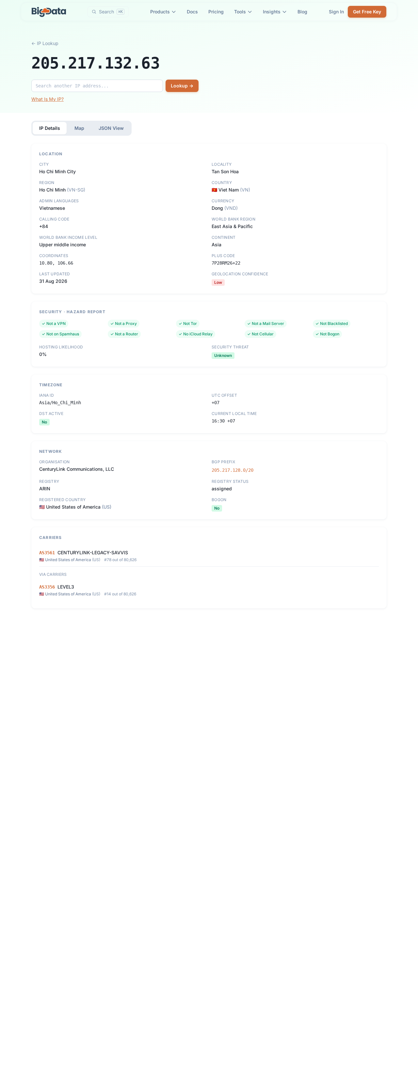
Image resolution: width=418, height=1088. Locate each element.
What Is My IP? (47, 99)
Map (79, 128)
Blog (302, 11)
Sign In (336, 11)
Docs (192, 11)
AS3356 (47, 587)
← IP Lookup (44, 43)
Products (160, 11)
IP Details (49, 128)
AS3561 (47, 552)
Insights (272, 11)
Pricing (216, 11)
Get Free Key (367, 11)
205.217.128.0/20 (232, 470)
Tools (240, 11)
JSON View (111, 128)
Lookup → (182, 85)
